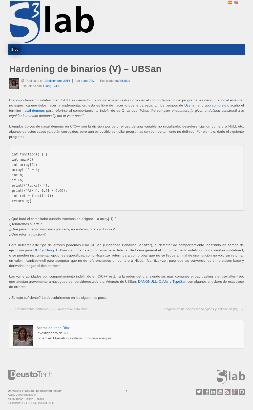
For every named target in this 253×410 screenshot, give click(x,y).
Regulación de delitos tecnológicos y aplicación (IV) (201, 309)
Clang (47, 86)
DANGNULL (147, 281)
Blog (15, 49)
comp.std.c (220, 105)
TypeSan (179, 281)
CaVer (164, 281)
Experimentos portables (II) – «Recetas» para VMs (51, 309)
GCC (57, 86)
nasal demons (33, 110)
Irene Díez (88, 81)
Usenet (189, 105)
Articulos (124, 81)
